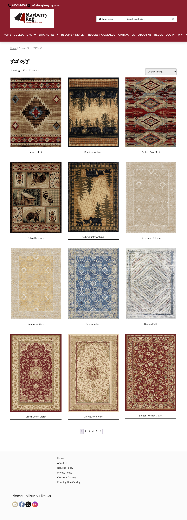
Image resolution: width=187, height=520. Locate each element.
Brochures (46, 34)
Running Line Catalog (68, 482)
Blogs (158, 34)
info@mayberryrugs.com (46, 5)
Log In (170, 34)
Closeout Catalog (66, 477)
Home (7, 34)
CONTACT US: (127, 34)
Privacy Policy (64, 472)
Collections (23, 34)
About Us (145, 34)
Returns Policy (65, 467)
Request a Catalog (102, 34)
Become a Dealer (73, 34)
